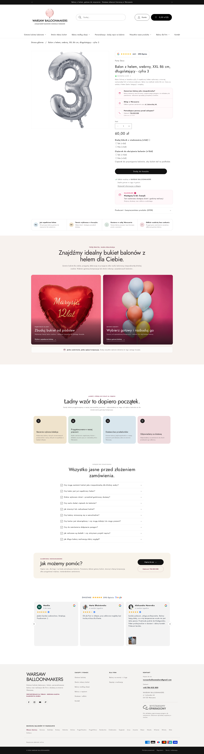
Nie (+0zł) (122, 146)
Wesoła (149, 730)
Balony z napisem (81, 691)
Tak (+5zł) (122, 143)
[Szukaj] (80, 17)
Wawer (142, 730)
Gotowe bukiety (80, 677)
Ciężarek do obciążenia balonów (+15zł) (134, 151)
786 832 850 (134, 113)
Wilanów (156, 730)
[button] (35, 34)
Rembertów (102, 730)
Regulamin (160, 750)
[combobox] (101, 17)
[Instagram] (34, 702)
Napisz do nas (150, 562)
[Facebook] (28, 702)
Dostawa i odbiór (81, 696)
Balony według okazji (82, 687)
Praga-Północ (93, 730)
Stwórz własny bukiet (82, 682)
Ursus (128, 730)
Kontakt (77, 701)
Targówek (122, 730)
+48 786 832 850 (150, 687)
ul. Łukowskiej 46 (151, 104)
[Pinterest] (45, 702)
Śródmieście (112, 730)
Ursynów (135, 730)
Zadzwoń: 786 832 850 (151, 569)
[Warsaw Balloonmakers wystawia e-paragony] (154, 707)
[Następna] (170, 624)
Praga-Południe (81, 730)
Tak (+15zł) (122, 154)
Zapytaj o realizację (116, 682)
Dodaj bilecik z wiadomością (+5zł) (131, 140)
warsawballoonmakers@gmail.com (157, 680)
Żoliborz (29, 733)
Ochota (72, 730)
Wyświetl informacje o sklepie (129, 186)
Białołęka (50, 730)
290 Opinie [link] (142, 54)
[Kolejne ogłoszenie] (172, 2)
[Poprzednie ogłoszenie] (32, 2)
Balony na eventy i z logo (118, 677)
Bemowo (42, 730)
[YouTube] (40, 702)
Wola (170, 730)
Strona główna (37, 42)
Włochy (164, 730)
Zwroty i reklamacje (172, 750)
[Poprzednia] (34, 624)
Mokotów (65, 730)
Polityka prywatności (148, 750)
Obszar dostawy (31, 730)
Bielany (57, 730)
